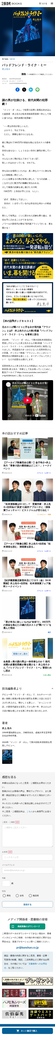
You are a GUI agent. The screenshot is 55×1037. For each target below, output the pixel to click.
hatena (31, 90)
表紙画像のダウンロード (29, 926)
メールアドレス (8, 865)
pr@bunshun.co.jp (27, 947)
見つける (43, 4)
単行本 (12, 59)
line (37, 90)
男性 (9, 896)
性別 (4, 891)
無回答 (36, 896)
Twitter (24, 90)
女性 (22, 896)
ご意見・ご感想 (8, 822)
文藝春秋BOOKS (11, 3)
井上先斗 (6, 69)
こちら (30, 812)
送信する (27, 904)
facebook (17, 90)
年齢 (4, 878)
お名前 (4, 852)
